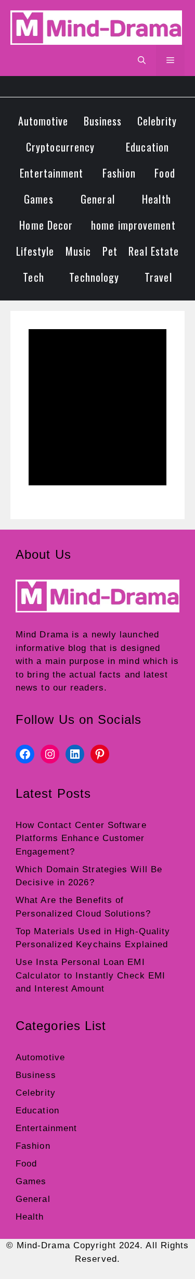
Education (147, 147)
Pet (110, 251)
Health (156, 199)
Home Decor (46, 225)
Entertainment (51, 173)
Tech (33, 277)
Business (103, 121)
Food (164, 173)
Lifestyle (35, 251)
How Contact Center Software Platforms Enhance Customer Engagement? (81, 838)
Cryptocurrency (60, 147)
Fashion (119, 173)
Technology (94, 277)
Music (79, 251)
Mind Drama (42, 635)
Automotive (43, 121)
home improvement (133, 225)
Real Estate (153, 251)
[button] (141, 60)
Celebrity (157, 121)
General (98, 199)
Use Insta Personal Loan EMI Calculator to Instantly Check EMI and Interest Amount (90, 975)
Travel (158, 277)
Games (39, 199)
